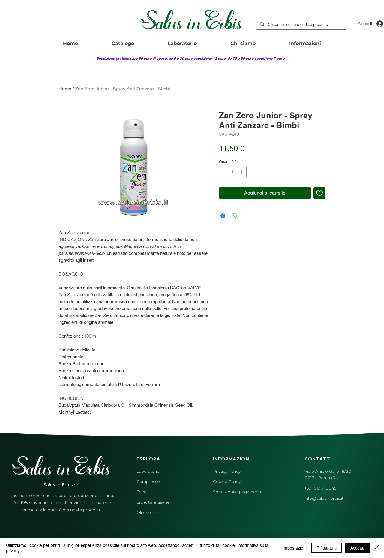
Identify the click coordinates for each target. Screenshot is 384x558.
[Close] (376, 547)
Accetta (357, 548)
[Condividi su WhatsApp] (234, 215)
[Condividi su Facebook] (222, 215)
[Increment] (242, 172)
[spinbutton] (232, 172)
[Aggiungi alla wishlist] (320, 193)
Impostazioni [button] (295, 548)
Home (64, 89)
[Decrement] (223, 172)
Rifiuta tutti (326, 548)
